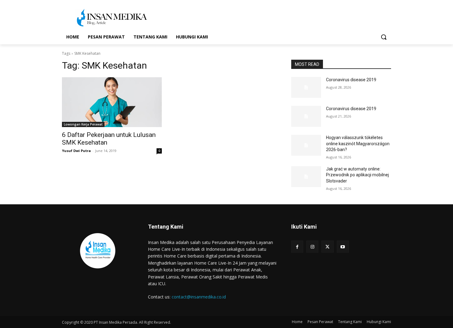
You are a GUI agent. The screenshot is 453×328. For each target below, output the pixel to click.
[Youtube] (343, 247)
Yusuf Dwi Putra (76, 150)
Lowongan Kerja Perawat (83, 124)
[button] (383, 37)
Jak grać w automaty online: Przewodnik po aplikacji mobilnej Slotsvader (357, 174)
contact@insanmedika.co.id (199, 297)
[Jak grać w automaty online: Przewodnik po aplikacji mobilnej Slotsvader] (306, 176)
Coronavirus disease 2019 (351, 79)
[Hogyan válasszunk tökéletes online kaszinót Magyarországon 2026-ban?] (306, 145)
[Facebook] (297, 247)
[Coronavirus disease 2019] (306, 87)
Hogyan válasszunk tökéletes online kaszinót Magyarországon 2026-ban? (358, 143)
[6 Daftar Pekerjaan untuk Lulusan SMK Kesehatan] (112, 102)
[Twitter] (327, 247)
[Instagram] (312, 247)
